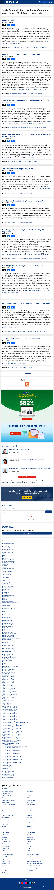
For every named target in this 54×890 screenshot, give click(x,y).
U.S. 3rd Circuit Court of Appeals (9, 712)
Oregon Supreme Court (7, 660)
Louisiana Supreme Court (8, 632)
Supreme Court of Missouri (8, 688)
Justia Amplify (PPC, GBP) (33, 866)
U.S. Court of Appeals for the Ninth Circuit (11, 732)
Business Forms (6, 861)
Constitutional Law (27, 47)
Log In (44, 2)
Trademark (29, 331)
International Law (6, 616)
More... (4, 807)
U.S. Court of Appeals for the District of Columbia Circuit (15, 722)
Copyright (4, 580)
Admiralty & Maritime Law (8, 543)
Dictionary (29, 813)
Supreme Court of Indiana (8, 685)
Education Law (5, 589)
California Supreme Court (8, 562)
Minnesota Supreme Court (8, 644)
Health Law (4, 607)
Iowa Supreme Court (7, 620)
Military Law (5, 642)
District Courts (6, 846)
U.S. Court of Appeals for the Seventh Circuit (12, 735)
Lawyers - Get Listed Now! (27, 516)
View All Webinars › (27, 476)
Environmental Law (6, 596)
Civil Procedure (5, 564)
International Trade (6, 617)
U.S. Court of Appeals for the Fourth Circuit (12, 731)
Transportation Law (6, 703)
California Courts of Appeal (8, 561)
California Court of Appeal (8, 559)
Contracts (20, 93)
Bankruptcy (4, 556)
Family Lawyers (6, 802)
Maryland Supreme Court (8, 636)
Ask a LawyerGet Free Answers (8, 527)
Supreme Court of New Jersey (9, 691)
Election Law (5, 590)
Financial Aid (30, 817)
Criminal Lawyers (6, 795)
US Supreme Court (6, 765)
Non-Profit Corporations (7, 654)
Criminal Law (5, 583)
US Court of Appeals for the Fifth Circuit (11, 752)
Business (5, 811)
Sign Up (50, 2)
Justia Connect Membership (34, 857)
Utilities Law (5, 768)
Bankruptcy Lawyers (7, 791)
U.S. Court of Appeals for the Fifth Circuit (11, 728)
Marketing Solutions (33, 854)
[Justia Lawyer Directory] (34, 883)
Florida (29, 844)
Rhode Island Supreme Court (8, 672)
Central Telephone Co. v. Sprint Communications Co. (22, 54)
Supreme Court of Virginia (8, 697)
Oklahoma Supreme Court (8, 658)
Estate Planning (31, 800)
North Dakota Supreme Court (9, 657)
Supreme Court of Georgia (8, 681)
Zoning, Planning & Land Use (39, 258)
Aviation (4, 553)
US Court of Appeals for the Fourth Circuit (11, 755)
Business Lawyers (7, 793)
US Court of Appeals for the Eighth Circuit (11, 747)
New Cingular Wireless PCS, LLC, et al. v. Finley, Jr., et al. (23, 266)
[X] (32, 883)
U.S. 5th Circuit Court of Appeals (9, 715)
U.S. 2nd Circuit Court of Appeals (9, 710)
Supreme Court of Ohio (7, 693)
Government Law (6, 605)
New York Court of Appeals (8, 653)
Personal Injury (5, 663)
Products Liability (6, 664)
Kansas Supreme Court (7, 623)
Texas (28, 848)
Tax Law (4, 698)
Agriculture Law (5, 546)
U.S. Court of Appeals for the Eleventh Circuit (12, 725)
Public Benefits (5, 667)
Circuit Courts (5, 844)
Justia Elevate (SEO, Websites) (35, 863)
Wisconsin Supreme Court (8, 774)
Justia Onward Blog (32, 868)
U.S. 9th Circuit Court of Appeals (9, 721)
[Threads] (28, 883)
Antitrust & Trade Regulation (8, 548)
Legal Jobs (5, 857)
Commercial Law (6, 570)
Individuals (30, 789)
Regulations (5, 839)
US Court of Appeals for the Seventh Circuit (12, 759)
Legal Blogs (5, 859)
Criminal (29, 793)
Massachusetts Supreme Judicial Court (11, 638)
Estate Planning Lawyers (8, 800)
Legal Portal (17, 886)
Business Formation (7, 813)
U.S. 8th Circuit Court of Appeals (9, 719)
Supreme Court (6, 841)
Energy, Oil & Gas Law (7, 593)
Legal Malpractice (6, 630)
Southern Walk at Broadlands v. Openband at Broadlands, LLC (26, 100)
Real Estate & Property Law (8, 669)
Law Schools (31, 811)
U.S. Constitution (6, 835)
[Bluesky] (30, 883)
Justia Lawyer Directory (33, 859)
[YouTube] (22, 883)
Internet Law (5, 619)
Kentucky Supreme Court (8, 624)
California (29, 841)
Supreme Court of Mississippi (9, 687)
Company (23, 886)
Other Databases (7, 854)
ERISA (3, 598)
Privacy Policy (43, 886)
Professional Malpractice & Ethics (10, 666)
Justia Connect (9, 886)
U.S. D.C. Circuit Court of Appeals (9, 741)
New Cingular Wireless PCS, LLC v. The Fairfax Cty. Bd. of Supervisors (24, 231)
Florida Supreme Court (7, 601)
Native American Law (7, 647)
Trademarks (5, 868)
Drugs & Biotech (6, 587)
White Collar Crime (6, 772)
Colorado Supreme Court (8, 568)
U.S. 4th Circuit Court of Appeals (39, 47)
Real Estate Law (6, 670)
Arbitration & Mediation (7, 549)
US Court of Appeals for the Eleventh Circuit (12, 749)
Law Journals (30, 822)
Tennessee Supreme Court (8, 700)
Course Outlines (31, 820)
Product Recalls (6, 863)
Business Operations (7, 815)
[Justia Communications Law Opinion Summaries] (11, 2)
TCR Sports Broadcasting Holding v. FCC (17, 168)
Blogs (28, 824)
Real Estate (5, 824)
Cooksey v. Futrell (9, 20)
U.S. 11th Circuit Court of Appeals (9, 707)
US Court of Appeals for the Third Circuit (11, 764)
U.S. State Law (31, 832)
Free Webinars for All (9, 446)
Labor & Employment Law (8, 626)
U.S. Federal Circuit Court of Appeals (10, 743)
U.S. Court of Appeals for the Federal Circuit (12, 727)
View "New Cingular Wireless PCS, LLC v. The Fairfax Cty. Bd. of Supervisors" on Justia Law (25, 254)
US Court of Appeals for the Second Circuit (12, 758)
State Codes (30, 837)
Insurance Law (5, 613)
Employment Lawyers (7, 798)
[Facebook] (24, 883)
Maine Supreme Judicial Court (9, 633)
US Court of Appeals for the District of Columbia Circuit (14, 746)
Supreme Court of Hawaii (8, 682)
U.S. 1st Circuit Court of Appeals (9, 709)
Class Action (5, 567)
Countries (4, 870)
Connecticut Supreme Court (8, 573)
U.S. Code (4, 837)
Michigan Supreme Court (8, 641)
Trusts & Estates (6, 704)
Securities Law (5, 673)
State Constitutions (32, 835)
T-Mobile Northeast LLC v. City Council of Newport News (24, 201)
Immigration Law (6, 610)
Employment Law (6, 592)
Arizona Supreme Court (7, 550)
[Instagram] (26, 883)
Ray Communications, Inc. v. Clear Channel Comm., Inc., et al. (26, 303)
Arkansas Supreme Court (8, 552)
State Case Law (31, 839)
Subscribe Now (27, 497)
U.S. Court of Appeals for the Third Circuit (11, 740)
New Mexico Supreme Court (8, 651)
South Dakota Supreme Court (9, 675)
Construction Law (6, 576)
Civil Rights (9, 47)
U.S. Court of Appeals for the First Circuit (11, 730)
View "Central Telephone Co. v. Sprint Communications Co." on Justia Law (27, 89)
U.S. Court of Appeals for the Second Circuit (12, 734)
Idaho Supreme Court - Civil (8, 608)
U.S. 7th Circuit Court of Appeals (9, 718)
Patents (4, 661)
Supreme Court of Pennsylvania (9, 694)
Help (28, 886)
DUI (28, 798)
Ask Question (27, 533)
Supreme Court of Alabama (8, 676)
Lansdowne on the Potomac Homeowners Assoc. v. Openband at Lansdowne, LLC (26, 135)
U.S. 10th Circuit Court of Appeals (9, 706)
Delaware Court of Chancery (8, 585)
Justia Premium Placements (34, 861)
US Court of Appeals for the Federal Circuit (12, 750)
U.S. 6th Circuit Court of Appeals (9, 716)
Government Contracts (7, 604)
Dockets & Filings (6, 848)
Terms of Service (35, 886)
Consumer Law (5, 577)
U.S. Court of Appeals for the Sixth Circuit (11, 737)
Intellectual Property (22, 331)
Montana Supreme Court (8, 645)
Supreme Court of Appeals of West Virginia (12, 678)
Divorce (29, 795)
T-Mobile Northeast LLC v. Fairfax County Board (21, 339)
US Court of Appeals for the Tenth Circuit (11, 762)
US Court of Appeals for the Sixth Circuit (11, 761)
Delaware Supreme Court (8, 586)
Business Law (5, 558)
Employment (5, 817)
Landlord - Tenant (6, 627)
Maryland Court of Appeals (8, 635)
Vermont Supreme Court (7, 769)
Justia (28, 879)
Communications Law (17, 47)
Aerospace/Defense (6, 545)
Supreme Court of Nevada (8, 690)
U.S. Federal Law (7, 832)
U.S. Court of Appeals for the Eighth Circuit (12, 724)
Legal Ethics (25, 93)
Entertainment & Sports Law (8, 595)
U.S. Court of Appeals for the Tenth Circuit (11, 738)
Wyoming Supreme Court (8, 775)
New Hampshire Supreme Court (9, 650)
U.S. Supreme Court (6, 744)
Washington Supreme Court (8, 771)
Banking (4, 555)
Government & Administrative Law (10, 602)
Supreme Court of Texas (8, 695)
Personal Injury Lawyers (8, 804)
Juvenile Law (5, 621)
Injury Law (4, 611)
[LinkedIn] (20, 883)
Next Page (27, 374)
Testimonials (30, 870)
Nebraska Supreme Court (8, 648)
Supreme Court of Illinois (8, 684)
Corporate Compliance (7, 582)
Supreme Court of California (8, 679)
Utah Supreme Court (7, 766)
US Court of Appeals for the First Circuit (11, 753)
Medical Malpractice (6, 639)
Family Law (4, 599)
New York (29, 846)
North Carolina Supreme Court (9, 656)
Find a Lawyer (7, 505)
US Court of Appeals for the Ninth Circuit (11, 756)
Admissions (30, 815)
